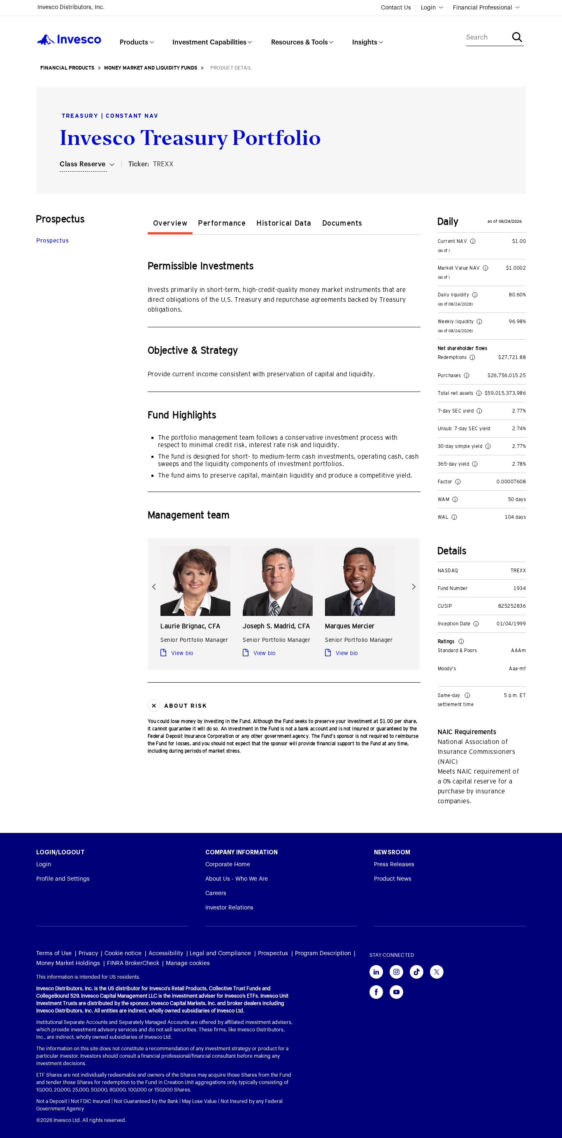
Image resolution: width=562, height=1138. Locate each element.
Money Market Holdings (68, 963)
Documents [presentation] (342, 223)
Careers (215, 893)
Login (428, 8)
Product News (392, 879)
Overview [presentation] (170, 223)
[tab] (170, 224)
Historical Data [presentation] (283, 223)
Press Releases (394, 864)
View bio (181, 653)
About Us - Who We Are (236, 879)
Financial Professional (482, 8)
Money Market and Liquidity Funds (150, 68)
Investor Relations (229, 908)
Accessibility (166, 953)
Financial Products (67, 68)
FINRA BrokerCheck (133, 963)
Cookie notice (123, 953)
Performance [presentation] (222, 223)
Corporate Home (227, 864)
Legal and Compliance (220, 953)
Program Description (323, 953)
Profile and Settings (63, 879)
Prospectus (52, 240)
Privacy (88, 953)
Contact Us (396, 8)
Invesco (69, 39)
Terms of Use (54, 953)
